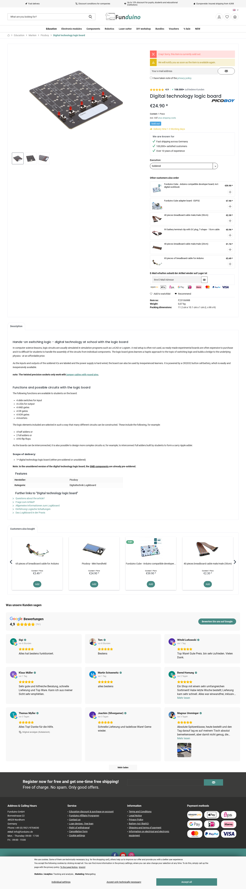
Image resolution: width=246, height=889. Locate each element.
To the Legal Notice (69, 867)
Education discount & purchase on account (91, 811)
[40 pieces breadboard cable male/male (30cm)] (207, 548)
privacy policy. (184, 78)
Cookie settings (77, 835)
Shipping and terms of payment (145, 827)
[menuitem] (234, 16)
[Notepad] (227, 16)
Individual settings (61, 882)
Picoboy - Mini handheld (94, 563)
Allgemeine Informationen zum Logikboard (37, 505)
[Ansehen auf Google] (13, 641)
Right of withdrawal (79, 827)
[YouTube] (123, 855)
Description (16, 326)
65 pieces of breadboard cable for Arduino (184, 258)
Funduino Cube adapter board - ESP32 (182, 200)
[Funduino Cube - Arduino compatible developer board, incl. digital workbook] (151, 548)
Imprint (82, 867)
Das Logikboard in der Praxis (30, 512)
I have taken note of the (172, 78)
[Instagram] (131, 855)
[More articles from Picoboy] (223, 105)
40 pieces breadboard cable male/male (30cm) (186, 215)
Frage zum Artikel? (25, 502)
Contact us (74, 819)
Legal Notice (135, 815)
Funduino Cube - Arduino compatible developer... (151, 563)
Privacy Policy (136, 819)
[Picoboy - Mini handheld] (94, 548)
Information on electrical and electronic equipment (149, 833)
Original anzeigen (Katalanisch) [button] (36, 732)
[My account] (219, 16)
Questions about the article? (30, 498)
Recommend (184, 293)
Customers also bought (22, 528)
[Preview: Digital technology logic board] (18, 158)
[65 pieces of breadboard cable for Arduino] (37, 548)
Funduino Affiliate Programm (84, 815)
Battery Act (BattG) (139, 823)
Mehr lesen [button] (183, 697)
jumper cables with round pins (82, 374)
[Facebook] (114, 855)
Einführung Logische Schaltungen (33, 509)
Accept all (186, 882)
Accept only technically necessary (124, 882)
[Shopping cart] (234, 16)
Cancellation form (78, 831)
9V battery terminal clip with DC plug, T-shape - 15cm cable (192, 229)
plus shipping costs (167, 118)
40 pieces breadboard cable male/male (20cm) (186, 244)
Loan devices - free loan (81, 823)
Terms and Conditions (140, 811)
